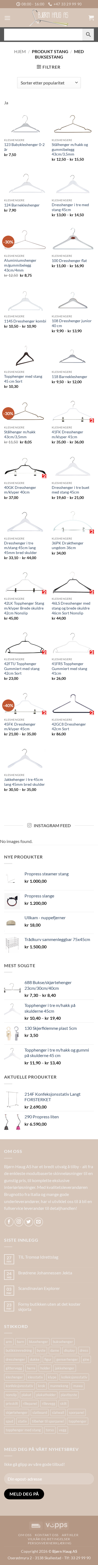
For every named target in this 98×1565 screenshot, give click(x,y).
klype (52, 1377)
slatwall (58, 1412)
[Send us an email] (38, 1221)
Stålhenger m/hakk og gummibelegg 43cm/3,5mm (70, 149)
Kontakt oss (47, 1535)
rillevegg (48, 1403)
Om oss (25, 1535)
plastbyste (69, 1395)
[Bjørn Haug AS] (49, 17)
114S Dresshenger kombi (25, 321)
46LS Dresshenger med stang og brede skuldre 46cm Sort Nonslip (71, 608)
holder (45, 1368)
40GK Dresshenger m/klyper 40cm (20, 490)
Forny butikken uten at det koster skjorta (49, 1306)
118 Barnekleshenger (69, 376)
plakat (26, 1395)
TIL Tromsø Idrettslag (38, 1256)
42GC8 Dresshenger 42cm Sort (69, 726)
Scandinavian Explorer (39, 1288)
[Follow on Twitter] (28, 1221)
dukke (34, 1359)
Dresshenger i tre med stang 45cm (70, 207)
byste (41, 1350)
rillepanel (30, 1403)
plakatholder (46, 1395)
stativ (22, 1421)
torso (50, 1430)
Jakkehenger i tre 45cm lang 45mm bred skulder (24, 782)
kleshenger (14, 1377)
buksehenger (63, 1341)
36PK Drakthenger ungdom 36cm (68, 545)
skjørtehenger (16, 1412)
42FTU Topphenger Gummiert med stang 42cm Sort (21, 668)
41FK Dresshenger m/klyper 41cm (67, 434)
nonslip (11, 1395)
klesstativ (35, 1377)
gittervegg (14, 1368)
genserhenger (67, 1359)
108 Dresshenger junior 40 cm (72, 323)
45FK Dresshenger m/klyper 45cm (20, 726)
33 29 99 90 (81, 1557)
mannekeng (59, 1386)
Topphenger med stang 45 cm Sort (23, 378)
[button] (7, 18)
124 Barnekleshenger (22, 205)
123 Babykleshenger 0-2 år (24, 147)
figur (47, 1359)
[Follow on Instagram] (18, 1221)
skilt (63, 1403)
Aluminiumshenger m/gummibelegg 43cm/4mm (20, 265)
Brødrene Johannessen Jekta (45, 1272)
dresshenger (15, 1359)
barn (20, 1341)
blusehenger (38, 1341)
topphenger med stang (23, 1430)
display (69, 1350)
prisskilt (12, 1403)
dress (84, 1350)
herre (31, 1368)
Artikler (70, 1535)
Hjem (20, 51)
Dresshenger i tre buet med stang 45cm (70, 490)
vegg (62, 1430)
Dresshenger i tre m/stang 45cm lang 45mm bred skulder (20, 548)
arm (9, 1341)
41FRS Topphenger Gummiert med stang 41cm (69, 668)
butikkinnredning (19, 1350)
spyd (9, 1421)
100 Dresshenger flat (69, 260)
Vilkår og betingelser (49, 1539)
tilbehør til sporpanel (48, 1421)
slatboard (39, 1412)
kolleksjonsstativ (74, 1377)
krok (41, 1386)
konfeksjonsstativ (19, 1386)
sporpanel (76, 1412)
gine (86, 1359)
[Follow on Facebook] (9, 1221)
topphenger (78, 1421)
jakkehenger (64, 1368)
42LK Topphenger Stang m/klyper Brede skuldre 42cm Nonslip (24, 608)
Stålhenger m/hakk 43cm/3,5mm (19, 434)
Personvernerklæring (50, 1543)
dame (54, 1350)
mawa (78, 1386)
